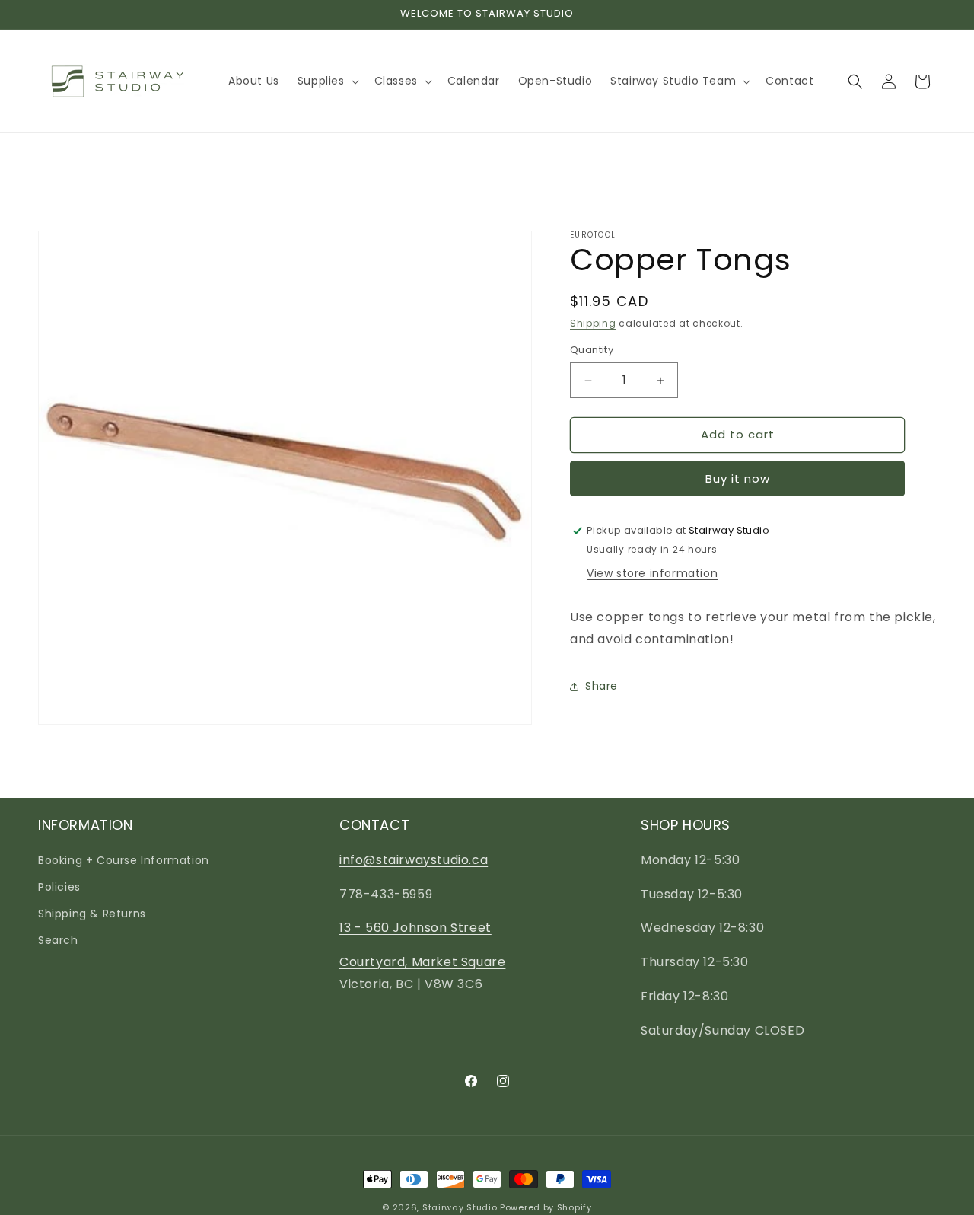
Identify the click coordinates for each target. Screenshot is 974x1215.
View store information (652, 573)
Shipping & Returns (92, 913)
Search (58, 940)
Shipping (593, 323)
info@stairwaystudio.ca (413, 860)
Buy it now (737, 478)
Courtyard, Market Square (422, 962)
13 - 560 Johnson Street (415, 927)
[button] (326, 81)
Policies (59, 887)
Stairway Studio (460, 1207)
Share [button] (601, 686)
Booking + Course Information (123, 860)
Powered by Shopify (546, 1207)
